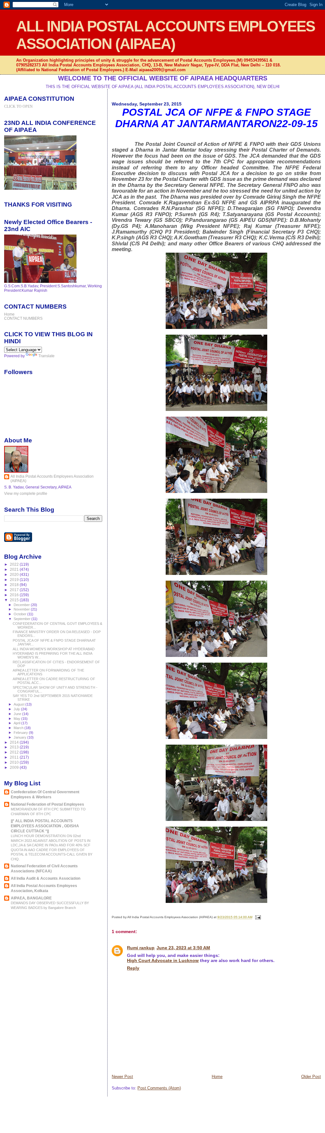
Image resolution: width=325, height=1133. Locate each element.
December (22, 605)
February (21, 732)
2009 (15, 767)
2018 (15, 585)
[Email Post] (257, 917)
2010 (15, 762)
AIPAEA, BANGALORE (31, 898)
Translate (46, 356)
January (20, 737)
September (22, 619)
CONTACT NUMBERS (23, 318)
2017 (15, 590)
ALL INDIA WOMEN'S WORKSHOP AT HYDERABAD (54, 649)
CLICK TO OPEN (18, 106)
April (17, 723)
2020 (15, 574)
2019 (15, 579)
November (22, 609)
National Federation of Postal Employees (47, 804)
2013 (15, 747)
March (19, 728)
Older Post (311, 1076)
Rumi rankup (141, 947)
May (17, 718)
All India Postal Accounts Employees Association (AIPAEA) (52, 478)
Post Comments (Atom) (159, 1088)
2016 (15, 595)
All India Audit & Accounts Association (45, 878)
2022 (15, 564)
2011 (15, 757)
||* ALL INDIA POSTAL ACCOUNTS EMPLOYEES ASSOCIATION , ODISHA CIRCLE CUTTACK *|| (45, 826)
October (20, 614)
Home (217, 1076)
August (19, 704)
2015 (15, 600)
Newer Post (122, 1076)
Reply (133, 968)
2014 (15, 742)
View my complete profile (25, 493)
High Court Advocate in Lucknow (163, 960)
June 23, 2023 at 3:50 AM (183, 947)
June (18, 714)
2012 (15, 752)
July (17, 709)
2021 (15, 569)
